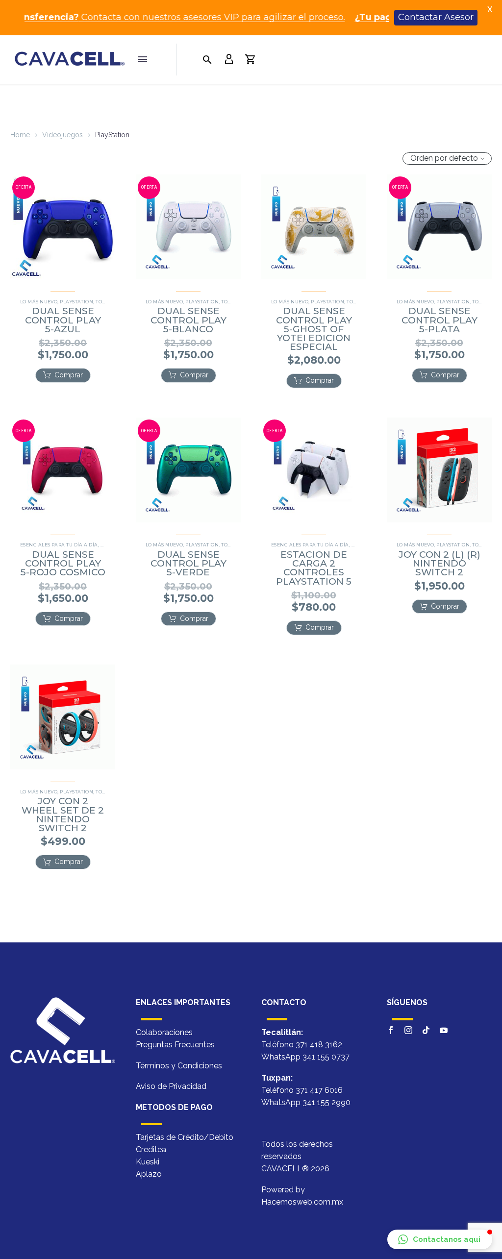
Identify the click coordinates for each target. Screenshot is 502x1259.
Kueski (147, 1161)
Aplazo (149, 1174)
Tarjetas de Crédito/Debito (184, 1137)
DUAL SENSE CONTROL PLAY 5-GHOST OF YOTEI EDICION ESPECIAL (314, 328)
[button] (63, 375)
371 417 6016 (319, 1090)
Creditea (151, 1149)
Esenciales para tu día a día (59, 544)
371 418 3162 (319, 1044)
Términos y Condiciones (179, 1065)
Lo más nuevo (38, 301)
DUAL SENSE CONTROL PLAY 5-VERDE (188, 563)
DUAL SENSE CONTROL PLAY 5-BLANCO (188, 319)
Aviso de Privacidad (171, 1086)
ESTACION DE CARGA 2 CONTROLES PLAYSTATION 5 (313, 568)
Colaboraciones (164, 1032)
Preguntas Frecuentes (175, 1044)
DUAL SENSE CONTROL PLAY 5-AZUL (63, 319)
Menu (142, 59)
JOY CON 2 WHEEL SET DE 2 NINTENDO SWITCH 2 (63, 814)
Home (20, 135)
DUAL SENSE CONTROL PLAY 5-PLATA (439, 319)
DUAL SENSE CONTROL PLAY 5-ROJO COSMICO (63, 563)
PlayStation (76, 301)
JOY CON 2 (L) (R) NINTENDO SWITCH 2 (439, 563)
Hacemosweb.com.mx (302, 1202)
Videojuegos (62, 135)
